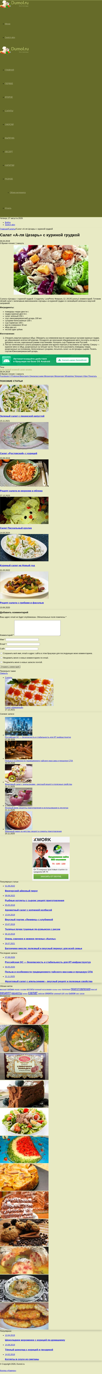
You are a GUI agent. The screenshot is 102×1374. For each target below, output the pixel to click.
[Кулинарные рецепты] (14, 8)
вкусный (3, 989)
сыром (72, 993)
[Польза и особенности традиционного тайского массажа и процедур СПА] (18, 758)
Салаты (9, 111)
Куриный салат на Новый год (17, 565)
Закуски (9, 124)
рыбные (25, 993)
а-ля (2, 369)
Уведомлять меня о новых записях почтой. (22, 662)
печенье (54, 989)
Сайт (2, 649)
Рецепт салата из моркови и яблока (21, 490)
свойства (41, 993)
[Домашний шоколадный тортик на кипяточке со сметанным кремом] (24, 1218)
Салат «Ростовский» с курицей (18, 453)
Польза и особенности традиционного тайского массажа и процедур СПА (39, 761)
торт (77, 993)
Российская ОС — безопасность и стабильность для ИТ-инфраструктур (38, 737)
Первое (9, 83)
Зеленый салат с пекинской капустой (22, 416)
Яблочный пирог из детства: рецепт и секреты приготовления (33, 831)
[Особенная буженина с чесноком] (24, 1024)
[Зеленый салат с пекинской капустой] (24, 411)
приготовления (80, 989)
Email (3, 644)
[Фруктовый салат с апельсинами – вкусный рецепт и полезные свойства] (18, 782)
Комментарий (7, 635)
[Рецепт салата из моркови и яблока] (24, 486)
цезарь (29, 369)
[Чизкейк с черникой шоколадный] (24, 1107)
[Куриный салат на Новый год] (24, 561)
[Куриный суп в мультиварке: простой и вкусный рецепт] (24, 1301)
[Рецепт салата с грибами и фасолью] (24, 598)
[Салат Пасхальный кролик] (24, 523)
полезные (66, 989)
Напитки (9, 165)
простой (94, 989)
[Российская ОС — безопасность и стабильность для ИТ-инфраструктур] (18, 735)
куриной (15, 369)
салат (22, 369)
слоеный (57, 993)
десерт (17, 989)
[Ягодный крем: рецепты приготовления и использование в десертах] (18, 806)
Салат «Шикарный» (14, 707)
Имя (2, 639)
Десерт (9, 152)
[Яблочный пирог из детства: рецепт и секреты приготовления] (18, 829)
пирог (59, 989)
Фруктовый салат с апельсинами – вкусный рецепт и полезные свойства (38, 784)
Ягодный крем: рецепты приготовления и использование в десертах (36, 808)
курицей (38, 989)
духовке (23, 989)
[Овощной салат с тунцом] (24, 1135)
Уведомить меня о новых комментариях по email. (26, 658)
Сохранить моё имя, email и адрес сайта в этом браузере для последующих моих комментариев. (48, 653)
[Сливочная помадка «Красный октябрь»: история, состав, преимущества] (24, 1079)
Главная (4, 229)
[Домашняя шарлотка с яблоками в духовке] (24, 1190)
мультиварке (47, 989)
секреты (49, 993)
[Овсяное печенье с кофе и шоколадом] (24, 1246)
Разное (9, 179)
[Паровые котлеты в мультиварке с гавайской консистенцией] (24, 1329)
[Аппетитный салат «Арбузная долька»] (24, 1162)
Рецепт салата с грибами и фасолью (22, 602)
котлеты (31, 989)
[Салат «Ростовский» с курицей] (24, 449)
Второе (9, 97)
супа (66, 993)
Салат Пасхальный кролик (16, 528)
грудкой (7, 369)
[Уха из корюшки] (24, 1051)
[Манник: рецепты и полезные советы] (24, 1273)
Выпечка (9, 138)
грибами (10, 989)
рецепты (16, 993)
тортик (82, 993)
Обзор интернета (18, 192)
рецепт (5, 993)
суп (62, 993)
